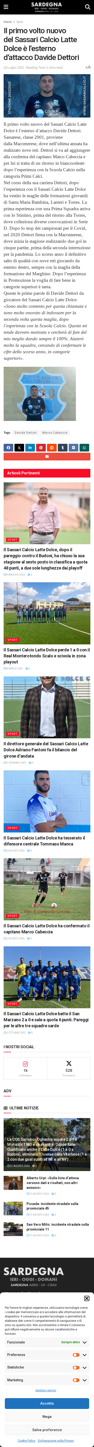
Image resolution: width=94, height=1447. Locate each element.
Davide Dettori (26, 432)
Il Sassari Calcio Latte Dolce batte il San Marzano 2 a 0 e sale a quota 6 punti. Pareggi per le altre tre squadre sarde (46, 1019)
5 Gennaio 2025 (16, 762)
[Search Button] (87, 7)
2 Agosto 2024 (15, 938)
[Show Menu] (6, 7)
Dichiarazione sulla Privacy (56, 1440)
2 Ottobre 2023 (16, 1032)
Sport (19, 22)
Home (8, 22)
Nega (47, 1416)
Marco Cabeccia (54, 432)
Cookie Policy (26, 1440)
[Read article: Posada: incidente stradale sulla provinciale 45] (13, 1208)
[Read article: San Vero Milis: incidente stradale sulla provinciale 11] (13, 1229)
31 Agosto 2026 (20, 1166)
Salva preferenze (47, 1430)
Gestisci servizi (45, 1390)
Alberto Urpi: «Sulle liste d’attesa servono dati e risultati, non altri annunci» (53, 1182)
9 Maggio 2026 (15, 574)
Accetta (47, 1403)
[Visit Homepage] (46, 7)
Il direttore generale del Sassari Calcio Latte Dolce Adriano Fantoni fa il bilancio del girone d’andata (46, 749)
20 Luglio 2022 (14, 67)
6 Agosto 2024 (15, 850)
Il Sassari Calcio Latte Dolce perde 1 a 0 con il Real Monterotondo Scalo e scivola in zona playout (47, 655)
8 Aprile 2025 (14, 668)
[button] (86, 1298)
